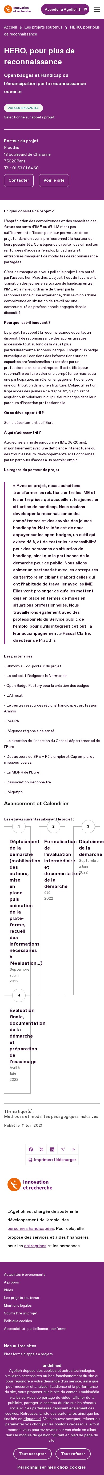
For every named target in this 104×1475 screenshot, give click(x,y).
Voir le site (54, 180)
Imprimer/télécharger (55, 1159)
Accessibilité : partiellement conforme (35, 1329)
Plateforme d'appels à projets (28, 1354)
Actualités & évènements (24, 1275)
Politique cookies (18, 1321)
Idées (8, 1290)
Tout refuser (73, 1454)
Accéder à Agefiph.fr (63, 9)
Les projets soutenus (21, 1298)
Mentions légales (18, 1305)
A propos (11, 1282)
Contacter (19, 180)
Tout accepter (32, 1454)
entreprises (35, 1246)
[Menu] (97, 9)
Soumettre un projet (21, 1313)
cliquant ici (32, 1419)
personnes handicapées (30, 1228)
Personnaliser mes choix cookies (51, 1467)
